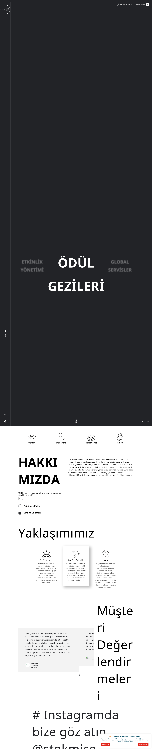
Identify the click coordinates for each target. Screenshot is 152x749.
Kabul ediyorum (105, 744)
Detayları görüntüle (143, 744)
